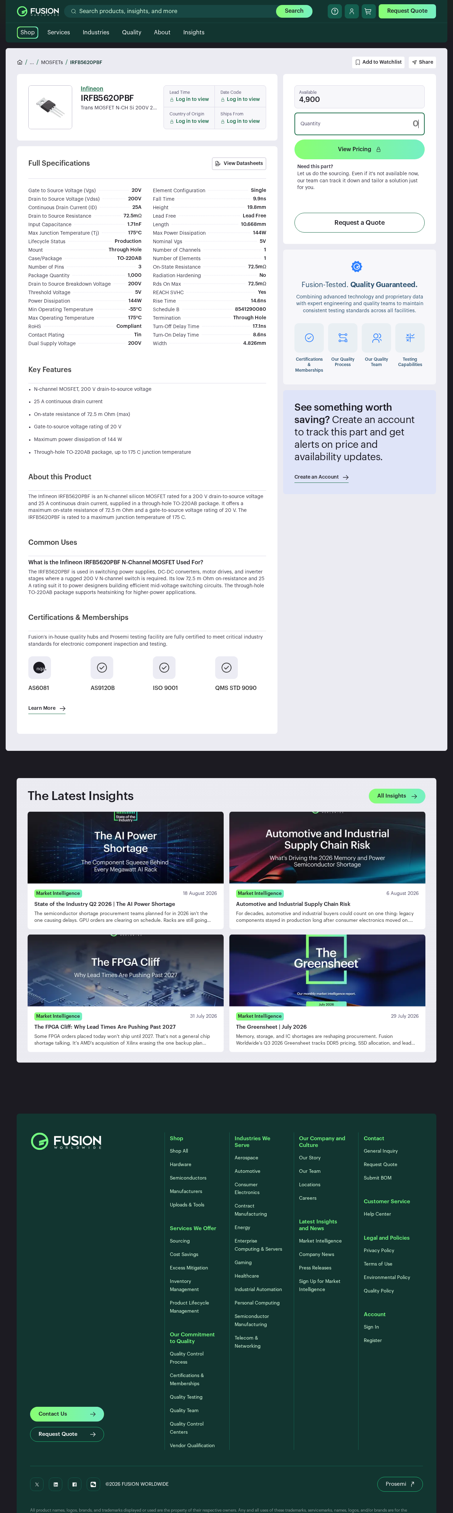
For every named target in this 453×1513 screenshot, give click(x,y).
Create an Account (316, 477)
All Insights (391, 796)
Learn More (42, 708)
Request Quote (407, 11)
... (32, 62)
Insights (194, 32)
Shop (28, 32)
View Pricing (354, 149)
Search (294, 11)
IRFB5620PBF (86, 62)
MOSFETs (52, 62)
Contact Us (53, 1413)
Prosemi (396, 1484)
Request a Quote (359, 222)
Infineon (92, 89)
